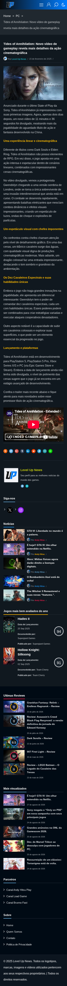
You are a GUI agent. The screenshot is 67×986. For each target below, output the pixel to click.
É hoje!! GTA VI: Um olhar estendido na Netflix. (42, 547)
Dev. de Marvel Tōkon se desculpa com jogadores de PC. (43, 846)
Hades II (24, 619)
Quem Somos (14, 931)
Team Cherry (42, 670)
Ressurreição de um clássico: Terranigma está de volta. (44, 861)
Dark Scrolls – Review (39, 738)
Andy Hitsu (40, 540)
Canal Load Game (16, 896)
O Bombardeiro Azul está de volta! (43, 579)
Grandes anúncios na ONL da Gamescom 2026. (44, 829)
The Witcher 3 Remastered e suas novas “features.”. (43, 593)
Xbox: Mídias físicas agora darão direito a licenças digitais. (42, 563)
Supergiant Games (26, 638)
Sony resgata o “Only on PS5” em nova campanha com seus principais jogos (44, 814)
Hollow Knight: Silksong (29, 652)
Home (7, 16)
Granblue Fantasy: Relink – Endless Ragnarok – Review (43, 704)
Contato (10, 938)
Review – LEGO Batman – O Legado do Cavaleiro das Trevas (43, 769)
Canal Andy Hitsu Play (18, 889)
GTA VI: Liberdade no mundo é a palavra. (45, 532)
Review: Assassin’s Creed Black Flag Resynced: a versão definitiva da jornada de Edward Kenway (45, 722)
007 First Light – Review (41, 751)
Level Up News (19, 59)
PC (18, 16)
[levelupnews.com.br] (10, 5)
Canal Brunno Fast (16, 902)
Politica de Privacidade (19, 944)
